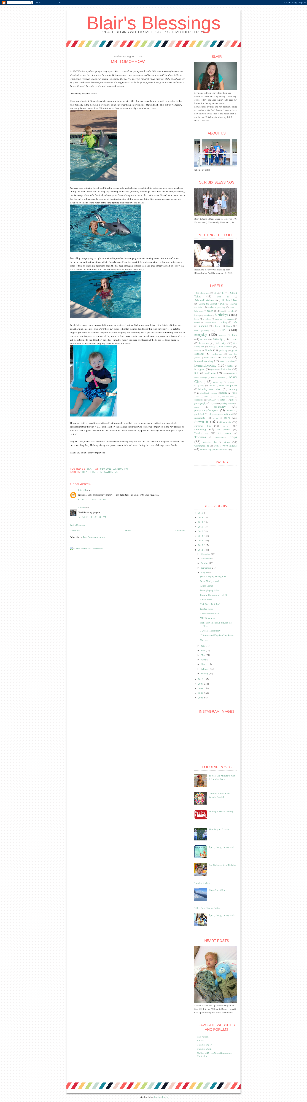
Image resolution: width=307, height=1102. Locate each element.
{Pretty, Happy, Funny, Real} (214, 576)
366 (216, 292)
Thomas (200, 436)
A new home (206, 599)
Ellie (221, 329)
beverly (231, 311)
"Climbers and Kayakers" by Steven (217, 635)
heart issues (92, 472)
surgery (226, 426)
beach (210, 310)
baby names (198, 311)
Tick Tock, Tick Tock (210, 604)
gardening (223, 350)
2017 (201, 522)
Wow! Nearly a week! (210, 581)
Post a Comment (78, 524)
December (206, 553)
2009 (201, 683)
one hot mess (228, 396)
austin (232, 307)
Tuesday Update (202, 883)
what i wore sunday (225, 445)
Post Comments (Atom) (94, 537)
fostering (197, 350)
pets (232, 399)
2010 (201, 679)
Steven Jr (201, 421)
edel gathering (201, 330)
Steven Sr (225, 422)
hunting (230, 365)
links (224, 373)
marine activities (218, 377)
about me (223, 296)
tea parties (223, 429)
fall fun (203, 339)
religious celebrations (220, 414)
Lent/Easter (210, 373)
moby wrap (199, 385)
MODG (212, 385)
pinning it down (227, 403)
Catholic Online (204, 1048)
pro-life (230, 410)
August (204, 572)
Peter (222, 399)
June (203, 650)
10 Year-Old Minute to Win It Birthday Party (222, 777)
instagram (199, 369)
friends (208, 350)
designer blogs (161, 1097)
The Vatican (203, 1036)
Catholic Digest (204, 1044)
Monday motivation (209, 389)
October (205, 563)
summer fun (202, 426)
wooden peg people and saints (214, 449)
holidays (226, 357)
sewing (215, 418)
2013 (201, 540)
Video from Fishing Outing (207, 908)
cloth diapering (210, 322)
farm (235, 339)
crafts (234, 322)
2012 (201, 545)
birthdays (221, 314)
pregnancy (220, 406)
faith (234, 335)
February (205, 668)
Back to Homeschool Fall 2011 (215, 594)
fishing (212, 346)
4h (223, 292)
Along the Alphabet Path (212, 303)
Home (128, 530)
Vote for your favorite (219, 829)
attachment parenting (216, 307)
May (203, 655)
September (206, 567)
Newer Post (75, 530)
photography (200, 403)
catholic (197, 322)
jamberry (214, 369)
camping (230, 319)
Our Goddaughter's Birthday (222, 865)
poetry (196, 407)
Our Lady (212, 399)
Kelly (197, 373)
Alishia (81, 507)
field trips (221, 343)
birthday (207, 315)
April (203, 659)
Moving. (204, 639)
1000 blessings (201, 292)
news (206, 396)
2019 (201, 512)
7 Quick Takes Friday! (210, 630)
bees (221, 310)
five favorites (225, 346)
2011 (201, 549)
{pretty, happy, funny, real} (222, 847)
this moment (224, 433)
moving (233, 389)
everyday (200, 334)
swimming (111, 472)
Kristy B (82, 489)
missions (231, 382)
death (217, 325)
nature (223, 392)
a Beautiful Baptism (209, 613)
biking (197, 315)
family (217, 338)
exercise (222, 335)
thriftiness (220, 437)
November (206, 558)
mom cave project (228, 385)
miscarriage (218, 382)
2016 (201, 526)
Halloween (217, 353)
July (203, 645)
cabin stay (219, 319)
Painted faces (206, 608)
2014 (201, 535)
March (204, 664)
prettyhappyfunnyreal (206, 410)
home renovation (227, 361)
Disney (228, 325)
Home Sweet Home (218, 890)
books (197, 319)
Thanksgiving (201, 433)
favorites (204, 343)
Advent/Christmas (204, 300)
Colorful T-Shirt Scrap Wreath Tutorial (219, 795)
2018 (201, 517)
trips (233, 436)
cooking (224, 322)
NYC (215, 396)
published (199, 414)
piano (214, 403)
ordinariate (198, 399)
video (227, 442)
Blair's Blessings (153, 23)
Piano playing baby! (210, 590)
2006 (201, 697)
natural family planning (208, 393)
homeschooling (205, 365)
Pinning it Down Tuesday (221, 811)
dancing (203, 325)
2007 (201, 693)
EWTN (200, 1040)
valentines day (210, 442)
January (205, 673)
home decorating (203, 361)
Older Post (180, 530)
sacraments (199, 417)
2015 (201, 531)
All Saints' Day (229, 300)
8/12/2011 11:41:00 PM (92, 516)
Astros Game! (206, 585)
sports (227, 417)
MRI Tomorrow (207, 618)
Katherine (226, 369)
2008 (201, 688)
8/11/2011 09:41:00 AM (92, 499)
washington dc (201, 445)
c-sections (207, 319)
